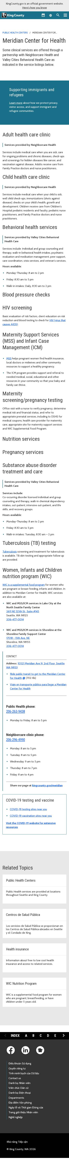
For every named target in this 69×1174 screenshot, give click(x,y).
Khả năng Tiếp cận (17, 1141)
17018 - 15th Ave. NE (18, 638)
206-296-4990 (15, 740)
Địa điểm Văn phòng (20, 1102)
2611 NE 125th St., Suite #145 (22, 611)
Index (15, 1036)
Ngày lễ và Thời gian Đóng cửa (26, 1107)
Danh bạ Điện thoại (20, 1092)
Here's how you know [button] (34, 7)
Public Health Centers (15, 32)
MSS (9, 358)
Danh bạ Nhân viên (19, 1083)
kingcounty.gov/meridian (47, 785)
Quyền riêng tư (17, 1068)
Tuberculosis (10, 551)
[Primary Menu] (65, 15)
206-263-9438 (15, 711)
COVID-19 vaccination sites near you (31, 815)
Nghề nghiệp (16, 1117)
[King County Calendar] (43, 15)
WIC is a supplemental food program (24, 584)
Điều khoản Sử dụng (20, 1063)
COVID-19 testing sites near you (28, 809)
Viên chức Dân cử (18, 1087)
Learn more (15, 102)
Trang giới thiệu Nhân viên (23, 1112)
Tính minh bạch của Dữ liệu (24, 1073)
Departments (16, 1097)
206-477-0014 (15, 619)
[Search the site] (58, 15)
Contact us (15, 1078)
